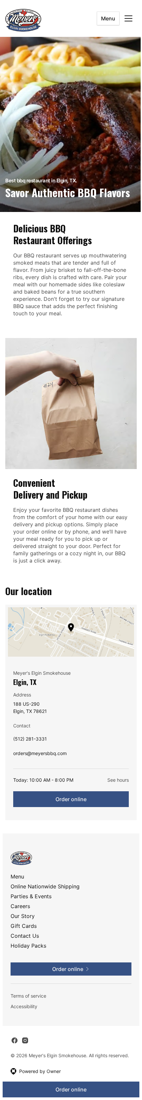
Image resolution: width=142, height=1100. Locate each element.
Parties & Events (31, 896)
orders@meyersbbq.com (40, 754)
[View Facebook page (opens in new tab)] (14, 1040)
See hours (118, 780)
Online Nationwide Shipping (45, 886)
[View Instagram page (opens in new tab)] (25, 1040)
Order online (71, 799)
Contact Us (25, 935)
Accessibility (24, 1006)
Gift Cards (24, 926)
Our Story (23, 916)
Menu (108, 18)
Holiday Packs (28, 945)
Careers (20, 906)
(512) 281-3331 (30, 740)
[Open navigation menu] (128, 18)
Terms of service (28, 996)
